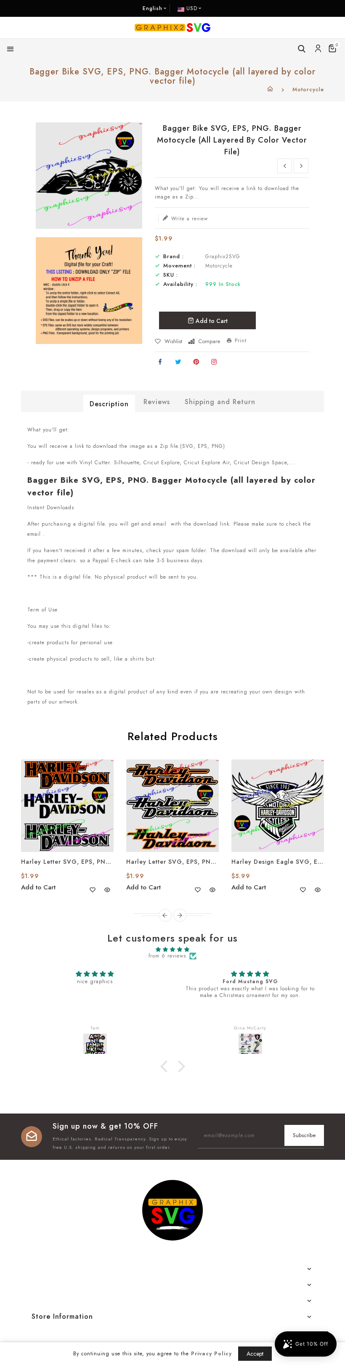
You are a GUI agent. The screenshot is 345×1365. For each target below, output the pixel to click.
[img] (172, 949)
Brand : (173, 256)
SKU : (170, 275)
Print (241, 341)
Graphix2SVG (222, 256)
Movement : (179, 266)
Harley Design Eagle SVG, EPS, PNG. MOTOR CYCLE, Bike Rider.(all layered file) (277, 861)
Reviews (156, 402)
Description (109, 404)
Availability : (180, 284)
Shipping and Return (220, 402)
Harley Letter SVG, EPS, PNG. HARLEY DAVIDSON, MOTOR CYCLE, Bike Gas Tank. (67, 861)
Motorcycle (308, 89)
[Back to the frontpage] (270, 89)
